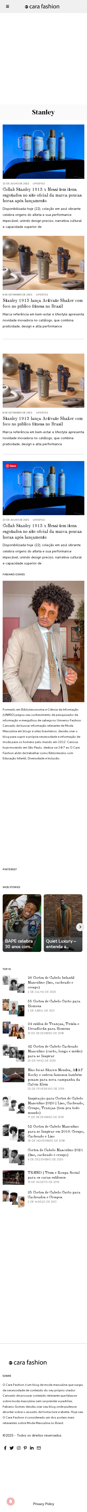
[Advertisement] (43, 43)
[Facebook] (5, 1448)
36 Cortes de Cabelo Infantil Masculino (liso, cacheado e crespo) (51, 982)
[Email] (39, 1448)
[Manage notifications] (10, 1501)
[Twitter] (11, 1448)
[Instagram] (19, 1448)
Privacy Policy (43, 1504)
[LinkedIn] (32, 1448)
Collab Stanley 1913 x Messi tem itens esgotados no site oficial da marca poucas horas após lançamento (42, 195)
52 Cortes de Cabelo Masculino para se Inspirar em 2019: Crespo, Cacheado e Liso (56, 1131)
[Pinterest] (25, 1448)
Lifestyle (39, 183)
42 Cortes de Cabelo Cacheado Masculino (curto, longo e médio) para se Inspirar (55, 1051)
